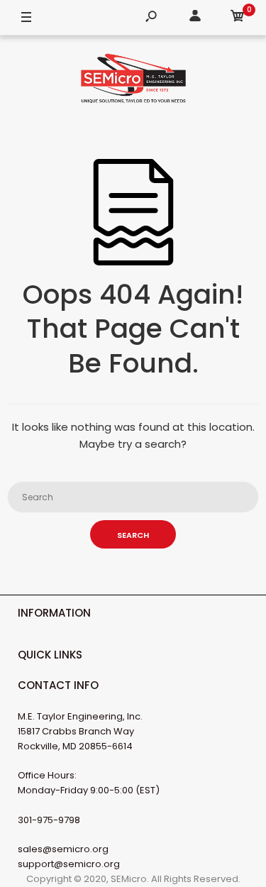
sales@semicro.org (63, 849)
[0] (238, 18)
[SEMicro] (133, 81)
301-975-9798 (49, 820)
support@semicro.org (69, 864)
